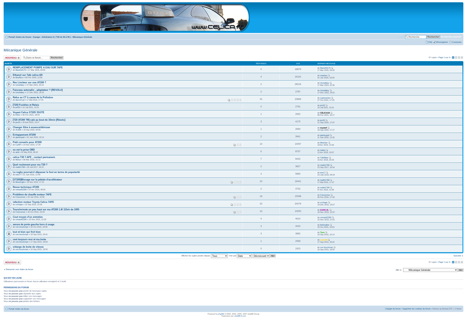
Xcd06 (18, 130)
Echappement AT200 (24, 134)
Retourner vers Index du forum (19, 269)
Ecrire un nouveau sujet (12, 57)
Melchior (324, 143)
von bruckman (22, 227)
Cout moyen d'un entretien (28, 217)
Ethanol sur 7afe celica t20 (28, 75)
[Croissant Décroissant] (264, 256)
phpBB (221, 314)
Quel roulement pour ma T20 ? (30, 164)
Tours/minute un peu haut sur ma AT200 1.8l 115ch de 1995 (46, 209)
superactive (325, 98)
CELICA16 (325, 113)
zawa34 (323, 240)
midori (322, 150)
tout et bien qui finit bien (27, 232)
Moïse (18, 160)
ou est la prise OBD (24, 149)
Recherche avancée (451, 37)
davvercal (20, 100)
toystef (323, 128)
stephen (323, 75)
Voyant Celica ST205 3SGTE (28, 112)
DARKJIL (324, 210)
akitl (17, 152)
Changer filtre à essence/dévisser (31, 127)
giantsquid (20, 137)
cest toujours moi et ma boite (29, 239)
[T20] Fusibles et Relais (26, 105)
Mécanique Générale (82, 37)
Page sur (444, 57)
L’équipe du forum (393, 309)
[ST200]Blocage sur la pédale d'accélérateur (37, 179)
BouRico (19, 77)
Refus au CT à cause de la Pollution (33, 97)
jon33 (18, 107)
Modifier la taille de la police (401, 36)
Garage (36, 37)
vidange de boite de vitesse (28, 246)
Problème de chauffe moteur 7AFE (32, 194)
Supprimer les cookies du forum (416, 309)
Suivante (457, 256)
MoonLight (20, 182)
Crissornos (20, 197)
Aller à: (399, 270)
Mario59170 (21, 70)
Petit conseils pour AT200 (27, 142)
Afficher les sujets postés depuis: (196, 256)
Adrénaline (324, 225)
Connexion (457, 42)
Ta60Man (324, 158)
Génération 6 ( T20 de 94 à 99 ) (56, 37)
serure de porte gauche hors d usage (33, 224)
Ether (18, 115)
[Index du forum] (165, 30)
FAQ (430, 42)
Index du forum (23, 37)
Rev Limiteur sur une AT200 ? (29, 82)
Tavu (322, 232)
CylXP (18, 145)
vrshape (19, 204)
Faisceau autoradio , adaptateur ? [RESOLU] (38, 90)
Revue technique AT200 (26, 187)
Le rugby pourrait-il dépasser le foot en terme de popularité (46, 172)
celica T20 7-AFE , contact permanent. (34, 157)
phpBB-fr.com (240, 316)
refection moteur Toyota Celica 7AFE (33, 202)
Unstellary (20, 85)
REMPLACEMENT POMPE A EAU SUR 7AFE (38, 67)
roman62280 (21, 189)
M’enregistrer (442, 42)
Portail (12, 37)
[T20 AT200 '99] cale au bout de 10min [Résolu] (39, 119)
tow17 (18, 174)
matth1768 (20, 167)
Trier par (233, 256)
